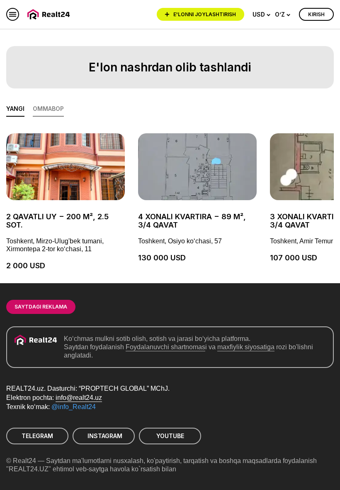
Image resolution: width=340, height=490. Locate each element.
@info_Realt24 (73, 406)
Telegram (37, 435)
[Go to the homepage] (50, 14)
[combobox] (262, 14)
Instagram (104, 435)
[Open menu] (12, 14)
